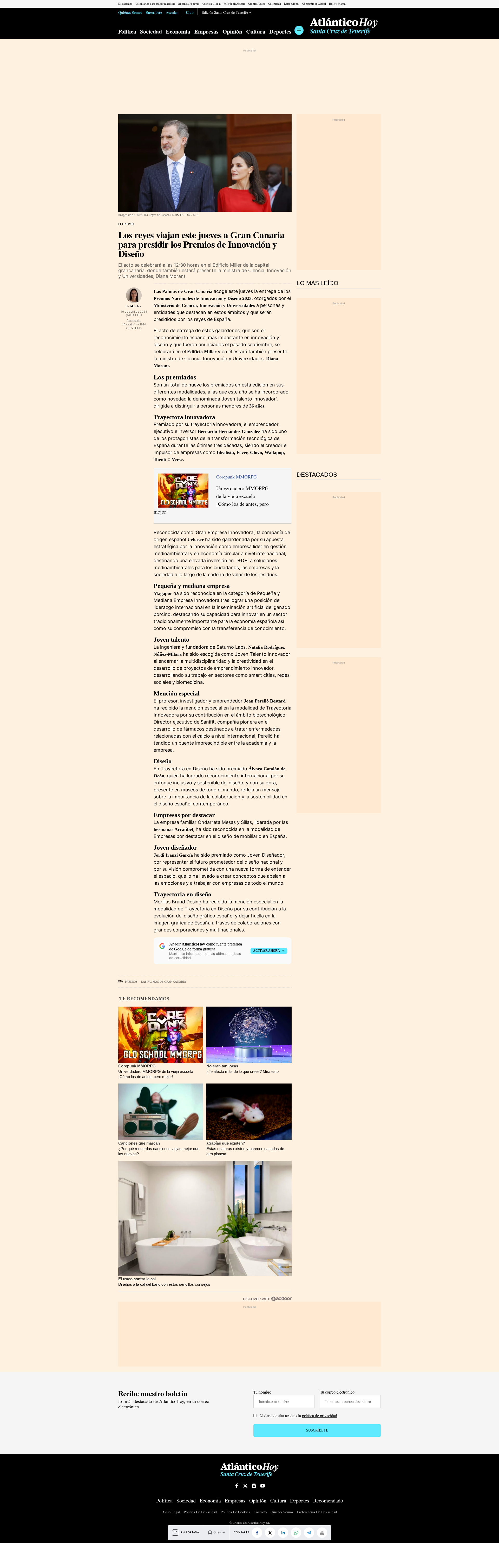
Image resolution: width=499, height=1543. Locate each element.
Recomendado (328, 1501)
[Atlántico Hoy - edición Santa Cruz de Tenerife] (344, 26)
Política (127, 31)
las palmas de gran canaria (163, 981)
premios (131, 981)
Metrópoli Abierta (234, 3)
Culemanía (274, 3)
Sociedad (151, 31)
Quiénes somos (282, 1512)
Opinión (232, 31)
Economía (178, 31)
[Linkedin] (283, 1532)
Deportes (280, 31)
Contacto (260, 1512)
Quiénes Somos (130, 12)
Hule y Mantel (337, 3)
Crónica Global (211, 3)
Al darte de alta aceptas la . (298, 1415)
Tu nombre (262, 1391)
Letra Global (291, 3)
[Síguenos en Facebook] (236, 1485)
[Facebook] (257, 1532)
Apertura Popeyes (188, 3)
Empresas (206, 31)
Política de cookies (235, 1512)
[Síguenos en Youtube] (262, 1485)
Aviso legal (171, 1512)
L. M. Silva (134, 306)
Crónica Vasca (256, 3)
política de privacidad (319, 1415)
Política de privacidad (200, 1512)
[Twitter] (270, 1532)
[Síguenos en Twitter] (245, 1485)
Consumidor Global (314, 3)
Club (190, 12)
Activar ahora (266, 951)
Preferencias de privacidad (317, 1512)
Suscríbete (154, 12)
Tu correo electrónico (337, 1391)
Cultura (255, 31)
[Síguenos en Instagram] (254, 1485)
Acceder (172, 12)
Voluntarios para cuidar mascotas (155, 3)
